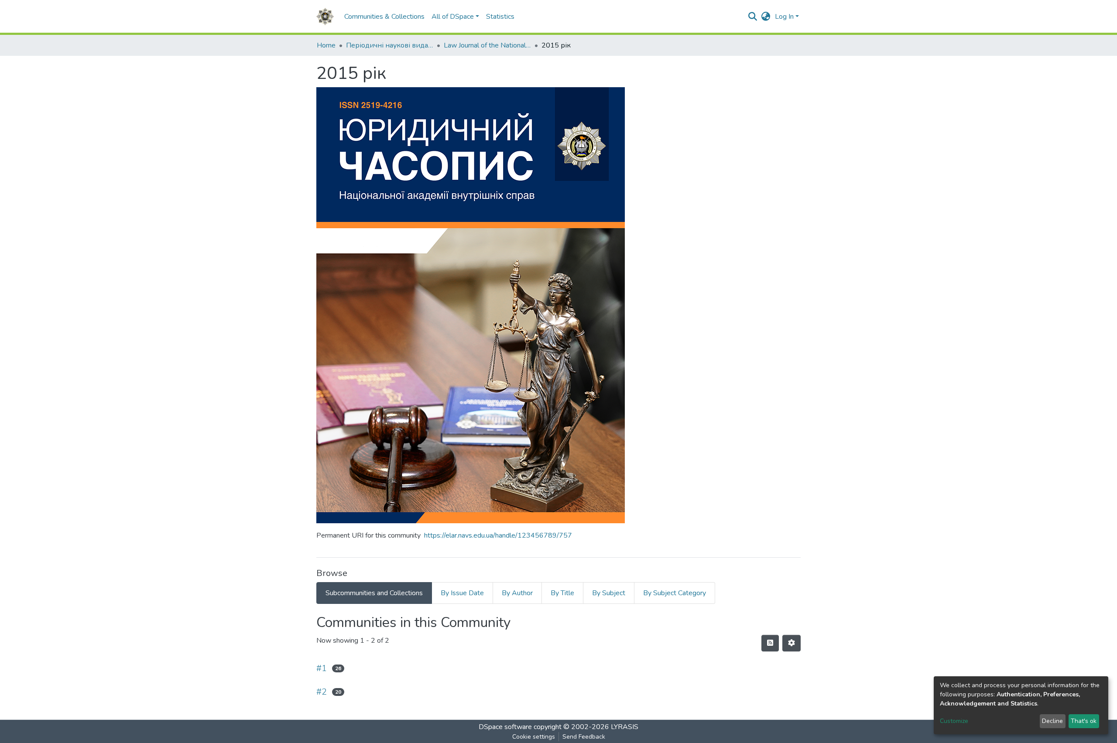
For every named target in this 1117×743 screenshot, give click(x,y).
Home (326, 45)
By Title (562, 593)
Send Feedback (583, 737)
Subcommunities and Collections (374, 593)
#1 (321, 668)
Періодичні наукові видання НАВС (389, 45)
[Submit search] (753, 16)
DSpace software (505, 727)
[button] (766, 16)
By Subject (608, 593)
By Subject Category (674, 593)
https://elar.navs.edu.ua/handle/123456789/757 (498, 535)
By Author (517, 593)
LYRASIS (624, 727)
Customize (954, 721)
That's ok (1083, 721)
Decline (1052, 721)
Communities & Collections (384, 16)
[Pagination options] (791, 643)
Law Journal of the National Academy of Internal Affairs (487, 45)
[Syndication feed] (770, 643)
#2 (321, 692)
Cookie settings (533, 737)
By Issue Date (462, 593)
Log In (784, 16)
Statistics (500, 16)
